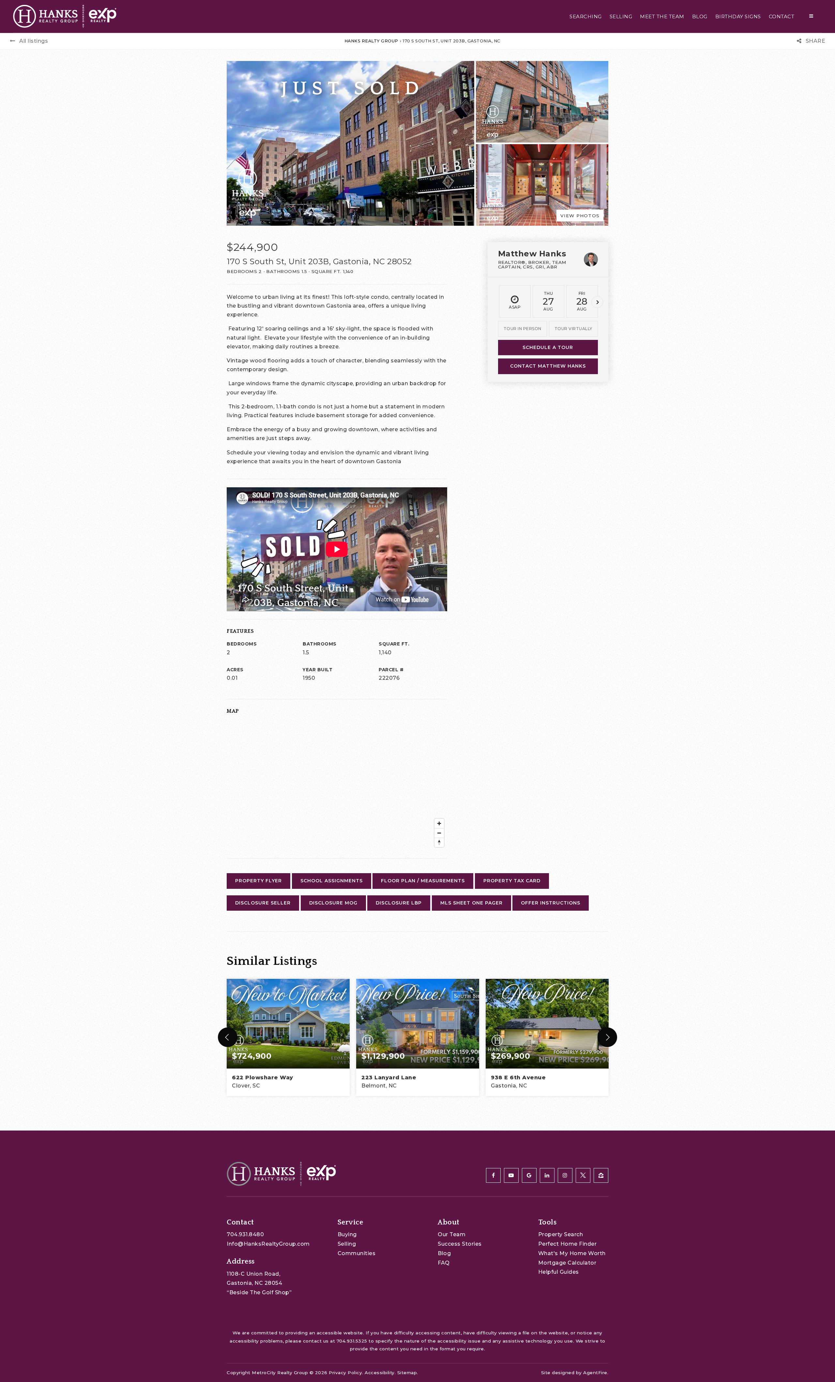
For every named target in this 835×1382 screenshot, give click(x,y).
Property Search (560, 1234)
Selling (347, 1244)
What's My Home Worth (572, 1253)
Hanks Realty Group (371, 40)
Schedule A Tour (548, 347)
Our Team (451, 1234)
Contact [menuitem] (782, 16)
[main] (417, 565)
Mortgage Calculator (567, 1263)
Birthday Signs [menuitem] (738, 16)
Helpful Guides (558, 1272)
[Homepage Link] (64, 16)
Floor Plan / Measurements (423, 881)
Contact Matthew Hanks (548, 366)
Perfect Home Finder (567, 1244)
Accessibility (380, 1372)
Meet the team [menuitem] (662, 16)
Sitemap (407, 1372)
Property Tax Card (511, 881)
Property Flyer (258, 881)
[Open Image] (542, 102)
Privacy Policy (345, 1372)
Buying (347, 1234)
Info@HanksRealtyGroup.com (268, 1244)
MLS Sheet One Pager (471, 903)
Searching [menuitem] (585, 16)
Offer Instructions (550, 903)
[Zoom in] (439, 823)
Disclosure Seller (263, 903)
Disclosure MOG (333, 903)
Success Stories (460, 1244)
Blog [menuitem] (699, 16)
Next (597, 302)
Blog (444, 1253)
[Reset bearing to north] (439, 842)
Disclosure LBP (399, 903)
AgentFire (595, 1372)
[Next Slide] (607, 1037)
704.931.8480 (245, 1234)
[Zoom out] (439, 833)
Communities (357, 1253)
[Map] (337, 785)
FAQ (444, 1263)
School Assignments (331, 881)
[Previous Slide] (227, 1037)
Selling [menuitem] (621, 16)
